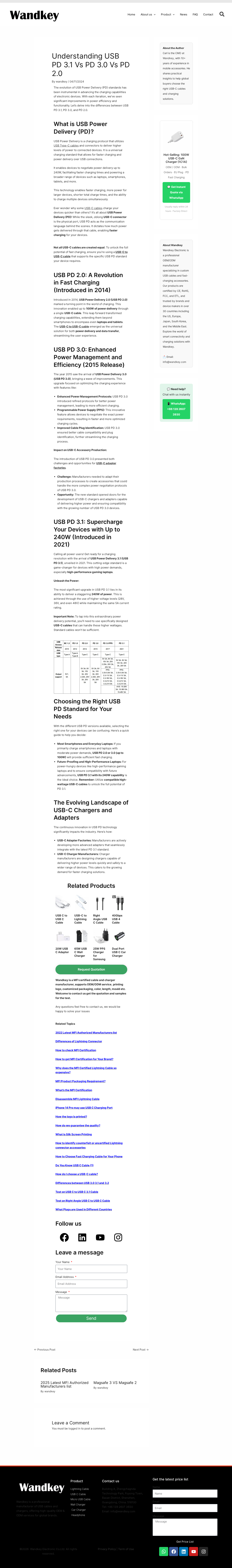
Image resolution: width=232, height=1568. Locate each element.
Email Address (64, 1277)
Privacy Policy (107, 1549)
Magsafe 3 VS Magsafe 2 (115, 1383)
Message (61, 1292)
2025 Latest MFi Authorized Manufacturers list (64, 1384)
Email (156, 1501)
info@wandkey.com (174, 361)
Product (77, 1481)
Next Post (141, 1349)
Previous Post (44, 1349)
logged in (74, 1428)
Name (156, 1487)
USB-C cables (93, 208)
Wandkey (168, 58)
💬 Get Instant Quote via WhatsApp (176, 192)
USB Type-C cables (66, 145)
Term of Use (126, 1549)
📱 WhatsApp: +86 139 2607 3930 (176, 409)
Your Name (62, 1262)
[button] (154, 14)
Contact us (110, 1481)
